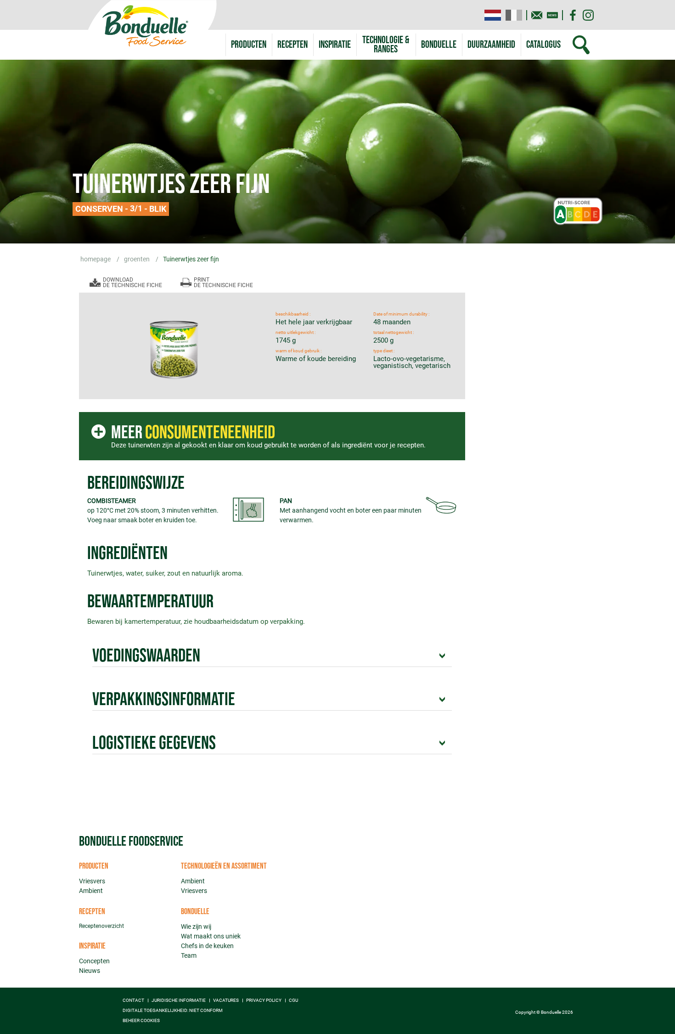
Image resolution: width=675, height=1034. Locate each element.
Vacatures (226, 1000)
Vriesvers (92, 881)
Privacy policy (263, 1000)
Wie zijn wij (196, 926)
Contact (133, 1000)
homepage (96, 259)
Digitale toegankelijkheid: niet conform (173, 1010)
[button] (386, 45)
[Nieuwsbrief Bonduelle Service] (552, 15)
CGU (293, 1000)
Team (189, 955)
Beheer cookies (141, 1020)
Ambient (91, 890)
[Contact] (536, 15)
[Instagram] (588, 15)
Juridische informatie (179, 1000)
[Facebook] (572, 15)
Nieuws (89, 970)
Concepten (94, 961)
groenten (137, 259)
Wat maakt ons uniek (211, 936)
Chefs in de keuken (207, 945)
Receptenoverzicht (101, 926)
